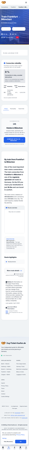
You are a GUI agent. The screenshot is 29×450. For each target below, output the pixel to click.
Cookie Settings (5, 396)
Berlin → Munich (5, 363)
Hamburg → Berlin (5, 366)
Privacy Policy (4, 385)
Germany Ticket (20, 366)
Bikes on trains (20, 371)
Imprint (3, 383)
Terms (2, 388)
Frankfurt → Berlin (5, 371)
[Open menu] (26, 2)
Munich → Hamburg (6, 369)
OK (21, 441)
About (2, 391)
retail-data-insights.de (18, 415)
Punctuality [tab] (13, 108)
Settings (4, 438)
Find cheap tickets (21, 363)
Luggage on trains (21, 374)
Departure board (23, 406)
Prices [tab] (6, 108)
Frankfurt (13, 7)
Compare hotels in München (13, 139)
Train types (14, 408)
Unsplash (24, 417)
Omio (7, 310)
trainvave (17, 412)
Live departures (14, 406)
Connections (4, 7)
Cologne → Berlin (5, 374)
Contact (3, 393)
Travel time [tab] (21, 108)
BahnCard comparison (22, 369)
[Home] (3, 2)
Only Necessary (8, 441)
